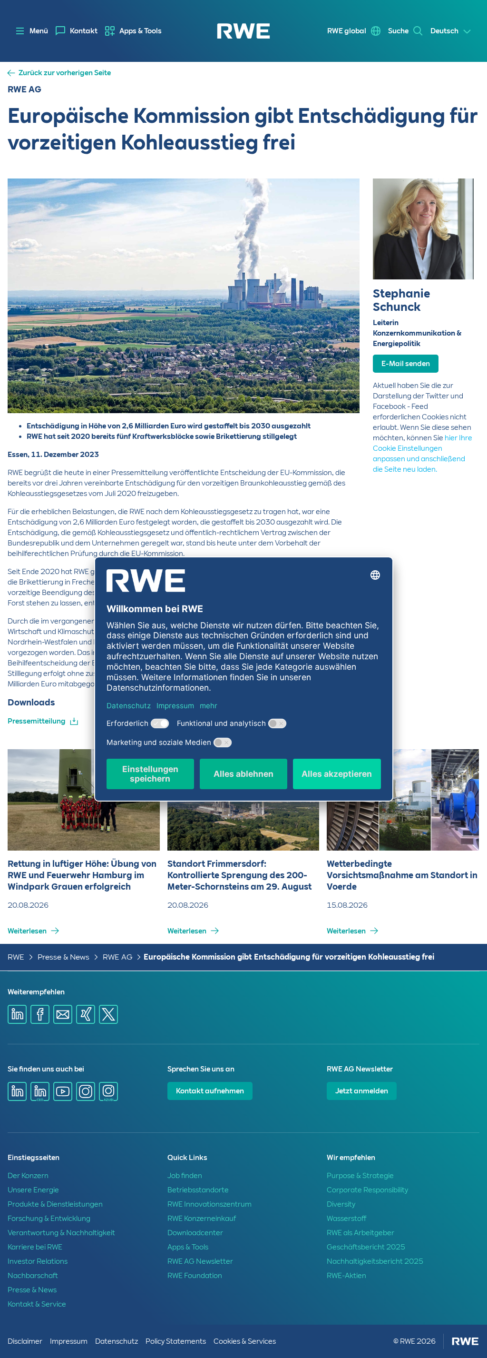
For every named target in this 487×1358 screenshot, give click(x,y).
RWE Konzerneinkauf (201, 1218)
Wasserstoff (346, 1218)
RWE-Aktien (346, 1275)
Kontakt (83, 31)
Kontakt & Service (37, 1304)
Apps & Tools (140, 31)
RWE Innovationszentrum (209, 1204)
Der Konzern (28, 1175)
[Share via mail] (62, 1014)
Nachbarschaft (33, 1275)
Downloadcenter (195, 1233)
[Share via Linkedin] (17, 1014)
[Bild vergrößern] (336, 390)
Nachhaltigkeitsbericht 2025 (375, 1261)
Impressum (69, 1341)
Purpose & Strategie (360, 1175)
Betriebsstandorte (198, 1190)
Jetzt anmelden (361, 1091)
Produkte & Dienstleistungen (55, 1204)
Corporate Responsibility (367, 1190)
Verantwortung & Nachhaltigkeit (61, 1233)
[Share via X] (108, 1014)
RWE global (346, 31)
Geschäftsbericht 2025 (366, 1247)
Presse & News (63, 957)
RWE (16, 957)
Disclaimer (25, 1341)
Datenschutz (116, 1341)
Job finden (184, 1175)
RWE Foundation (194, 1275)
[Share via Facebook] (39, 1014)
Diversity (341, 1204)
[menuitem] (76, 31)
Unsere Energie (33, 1190)
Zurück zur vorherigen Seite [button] (65, 73)
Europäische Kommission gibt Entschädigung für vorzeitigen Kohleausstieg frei (289, 957)
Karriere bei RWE (35, 1247)
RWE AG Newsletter (200, 1261)
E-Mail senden (405, 363)
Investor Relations (38, 1261)
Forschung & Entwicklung (49, 1218)
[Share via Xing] (85, 1014)
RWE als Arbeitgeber (360, 1233)
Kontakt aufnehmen (210, 1091)
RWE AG (117, 957)
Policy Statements (176, 1341)
